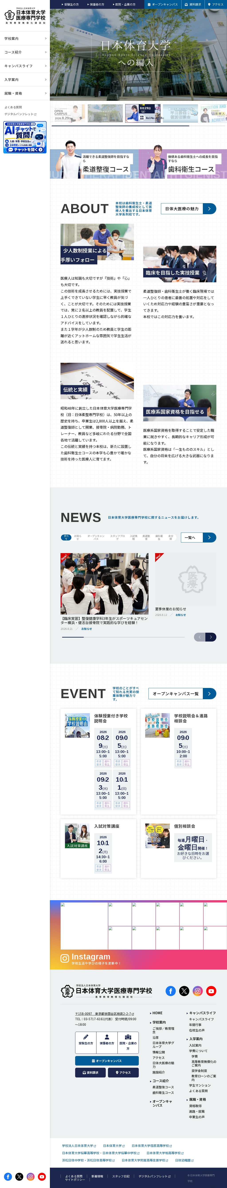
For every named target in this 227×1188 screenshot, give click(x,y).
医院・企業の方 (125, 4)
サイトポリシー (75, 1179)
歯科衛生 (159, 538)
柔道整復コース (163, 1087)
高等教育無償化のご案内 (204, 1063)
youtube (42, 1177)
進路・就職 (197, 1111)
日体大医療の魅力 (182, 208)
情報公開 (159, 1052)
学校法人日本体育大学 (77, 1145)
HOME (157, 1013)
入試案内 (195, 1045)
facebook (8, 1177)
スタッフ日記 (120, 1176)
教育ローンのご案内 (204, 1078)
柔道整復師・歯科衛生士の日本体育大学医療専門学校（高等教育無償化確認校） (24, 15)
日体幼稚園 (183, 1160)
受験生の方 (71, 4)
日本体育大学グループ (163, 1045)
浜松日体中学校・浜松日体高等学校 (87, 1160)
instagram (31, 1177)
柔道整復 (146, 538)
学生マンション (200, 1085)
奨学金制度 (199, 1071)
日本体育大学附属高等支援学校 (143, 1160)
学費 (195, 1056)
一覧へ (190, 537)
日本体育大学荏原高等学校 (150, 1145)
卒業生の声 (197, 1117)
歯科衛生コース (163, 1092)
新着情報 (97, 1176)
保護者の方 (97, 4)
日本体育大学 (112, 1145)
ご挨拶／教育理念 (163, 1030)
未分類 (170, 538)
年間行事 (195, 1025)
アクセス (159, 1058)
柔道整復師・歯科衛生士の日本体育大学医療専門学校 (106, 991)
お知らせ (77, 538)
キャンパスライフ (201, 1019)
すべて (66, 538)
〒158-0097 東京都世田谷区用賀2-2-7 (103, 1013)
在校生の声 (197, 1030)
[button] (210, 637)
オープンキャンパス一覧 (176, 693)
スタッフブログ (117, 538)
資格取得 (195, 1106)
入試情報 (133, 538)
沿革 (156, 1037)
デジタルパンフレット (18, 114)
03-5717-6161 (94, 1019)
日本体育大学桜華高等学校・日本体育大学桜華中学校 (99, 1153)
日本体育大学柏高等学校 (164, 1153)
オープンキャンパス (96, 538)
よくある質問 (13, 107)
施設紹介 (159, 1072)
